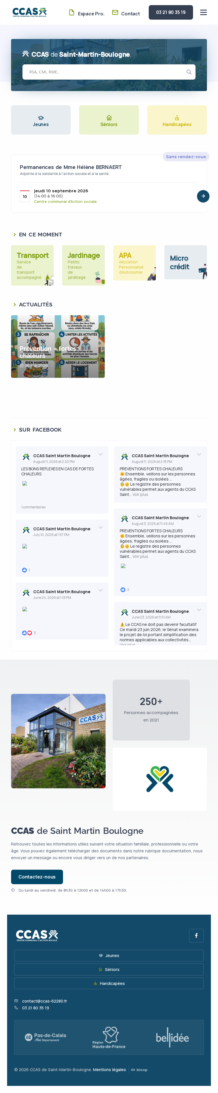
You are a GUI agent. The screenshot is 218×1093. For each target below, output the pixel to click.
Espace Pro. (90, 14)
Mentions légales (109, 1069)
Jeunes (111, 955)
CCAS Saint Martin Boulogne (61, 455)
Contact (130, 14)
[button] (203, 196)
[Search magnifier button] (189, 72)
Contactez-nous (37, 877)
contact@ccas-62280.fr (44, 1001)
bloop (141, 1069)
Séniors (112, 969)
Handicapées (112, 983)
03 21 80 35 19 (171, 12)
